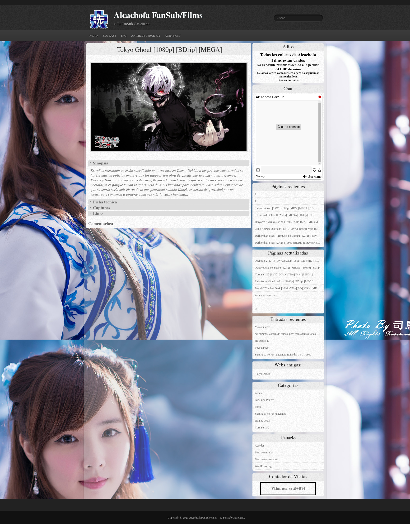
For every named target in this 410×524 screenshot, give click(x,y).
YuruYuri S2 (262, 427)
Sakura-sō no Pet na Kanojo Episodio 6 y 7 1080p (283, 354)
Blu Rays (109, 35)
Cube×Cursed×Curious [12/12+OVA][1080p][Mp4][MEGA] (289, 229)
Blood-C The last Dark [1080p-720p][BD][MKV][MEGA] (288, 288)
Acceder (259, 445)
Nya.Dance (263, 373)
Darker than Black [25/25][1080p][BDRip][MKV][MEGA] (288, 242)
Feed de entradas (264, 452)
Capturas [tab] (101, 207)
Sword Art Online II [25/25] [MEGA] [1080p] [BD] (284, 215)
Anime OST (173, 35)
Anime (258, 393)
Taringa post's (262, 420)
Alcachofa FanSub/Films (158, 15)
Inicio (93, 35)
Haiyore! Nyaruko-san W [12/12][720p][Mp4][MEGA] (286, 222)
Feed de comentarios (266, 459)
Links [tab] (97, 213)
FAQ (123, 35)
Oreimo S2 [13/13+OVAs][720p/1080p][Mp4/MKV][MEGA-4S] (289, 260)
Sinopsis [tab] (100, 163)
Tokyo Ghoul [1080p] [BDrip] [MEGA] (169, 49)
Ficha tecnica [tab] (104, 202)
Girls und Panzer (264, 400)
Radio (258, 407)
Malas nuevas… (264, 327)
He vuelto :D (262, 340)
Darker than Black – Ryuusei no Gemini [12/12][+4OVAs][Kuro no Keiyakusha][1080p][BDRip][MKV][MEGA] (289, 235)
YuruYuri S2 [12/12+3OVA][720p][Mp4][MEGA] (284, 274)
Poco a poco (262, 347)
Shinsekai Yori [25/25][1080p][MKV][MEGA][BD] (285, 208)
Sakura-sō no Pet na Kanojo (270, 413)
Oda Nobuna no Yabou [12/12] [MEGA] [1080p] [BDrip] (288, 267)
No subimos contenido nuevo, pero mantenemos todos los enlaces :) (289, 334)
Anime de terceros (145, 35)
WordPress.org (263, 466)
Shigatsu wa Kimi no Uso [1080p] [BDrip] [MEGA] (285, 281)
